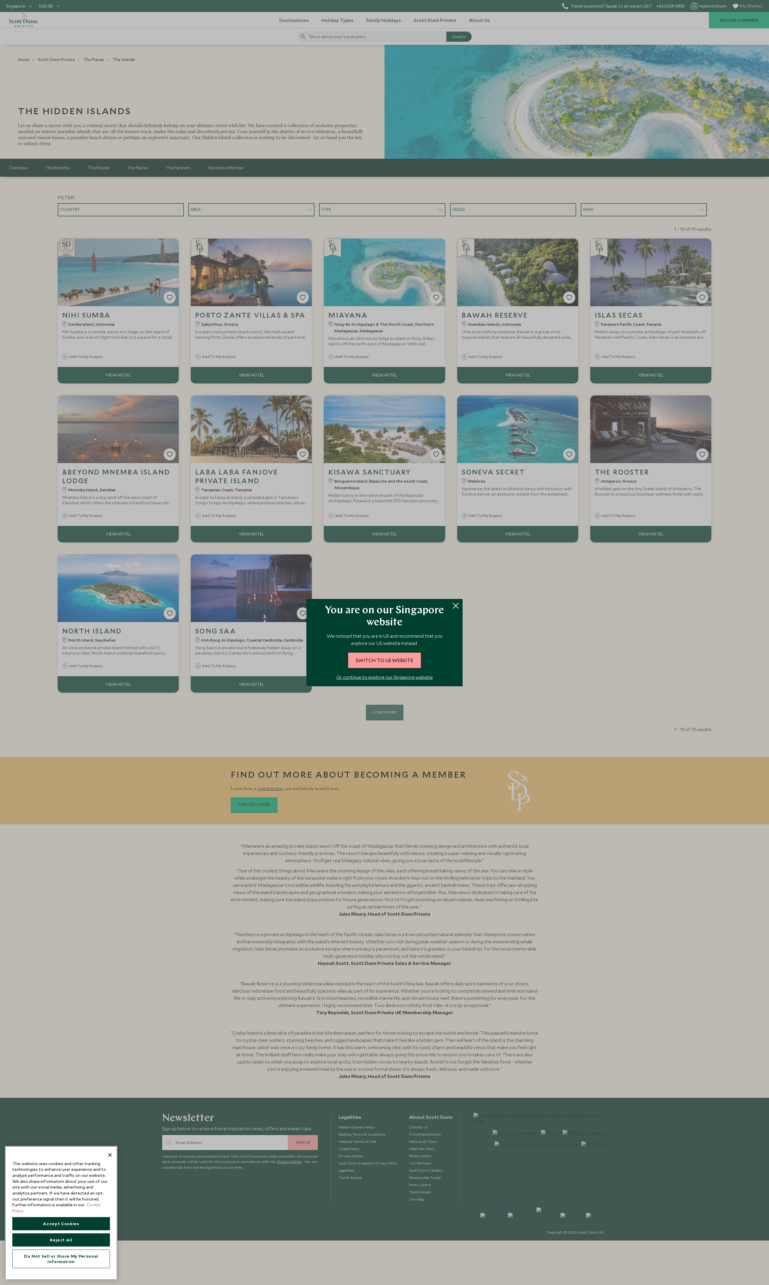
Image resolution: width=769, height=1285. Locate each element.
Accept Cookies (61, 1223)
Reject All (61, 1240)
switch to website (384, 660)
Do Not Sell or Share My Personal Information (61, 1258)
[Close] (110, 1154)
